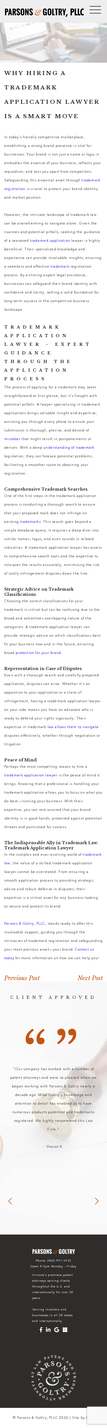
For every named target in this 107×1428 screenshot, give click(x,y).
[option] (53, 1108)
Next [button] (97, 1201)
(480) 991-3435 (59, 1261)
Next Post (90, 978)
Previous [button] (10, 1201)
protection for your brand (38, 653)
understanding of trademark (68, 448)
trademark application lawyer (31, 775)
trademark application (50, 241)
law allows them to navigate (73, 727)
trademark (60, 266)
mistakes (12, 439)
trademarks (30, 522)
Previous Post (22, 978)
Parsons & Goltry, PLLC (24, 924)
